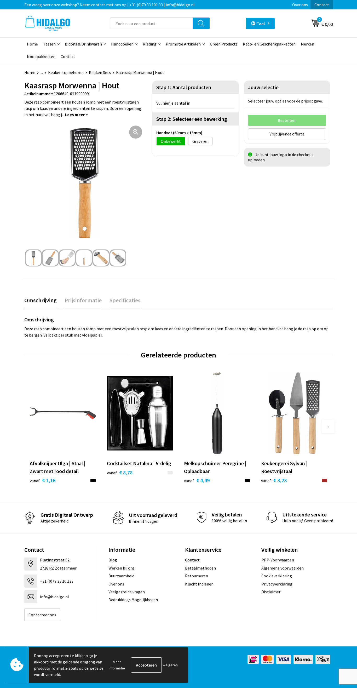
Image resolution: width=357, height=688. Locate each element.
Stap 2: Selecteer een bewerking (191, 119)
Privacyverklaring (276, 584)
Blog (112, 559)
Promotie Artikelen (183, 44)
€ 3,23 (274, 480)
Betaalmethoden (200, 568)
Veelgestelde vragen (126, 591)
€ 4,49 (197, 480)
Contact (321, 4)
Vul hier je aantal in (173, 103)
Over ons (300, 4)
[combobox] (151, 23)
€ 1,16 (42, 480)
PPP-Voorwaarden (277, 559)
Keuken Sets (100, 72)
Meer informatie (117, 664)
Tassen (49, 44)
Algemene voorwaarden (282, 568)
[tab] (40, 300)
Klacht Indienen (199, 584)
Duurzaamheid (121, 575)
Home (32, 44)
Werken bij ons (121, 568)
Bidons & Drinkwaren (83, 44)
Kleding (150, 44)
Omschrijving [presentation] (40, 300)
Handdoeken (122, 44)
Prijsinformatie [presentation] (83, 300)
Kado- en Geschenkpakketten (269, 44)
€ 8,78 (120, 472)
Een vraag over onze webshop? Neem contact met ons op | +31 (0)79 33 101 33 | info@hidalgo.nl (109, 4)
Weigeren (170, 665)
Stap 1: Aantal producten (183, 87)
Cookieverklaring (276, 575)
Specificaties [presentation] (125, 300)
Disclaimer (270, 591)
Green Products (224, 44)
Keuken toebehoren (66, 72)
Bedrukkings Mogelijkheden (133, 599)
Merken (307, 44)
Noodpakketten (41, 56)
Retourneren (196, 575)
